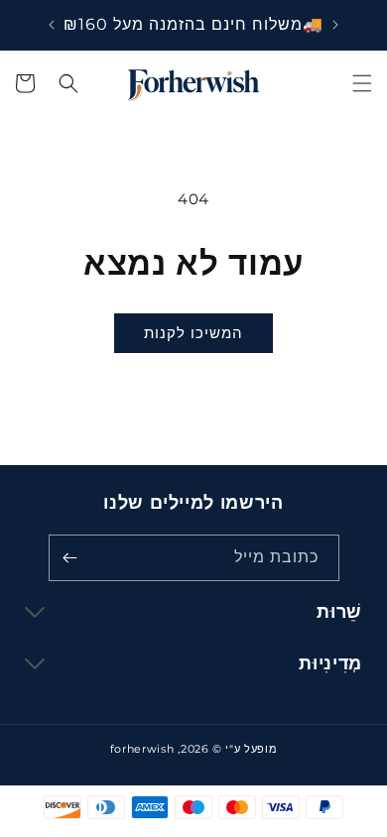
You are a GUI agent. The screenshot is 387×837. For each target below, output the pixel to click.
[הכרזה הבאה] (51, 25)
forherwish (142, 749)
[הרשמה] (70, 558)
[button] (362, 83)
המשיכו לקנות (193, 332)
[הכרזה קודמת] (335, 25)
